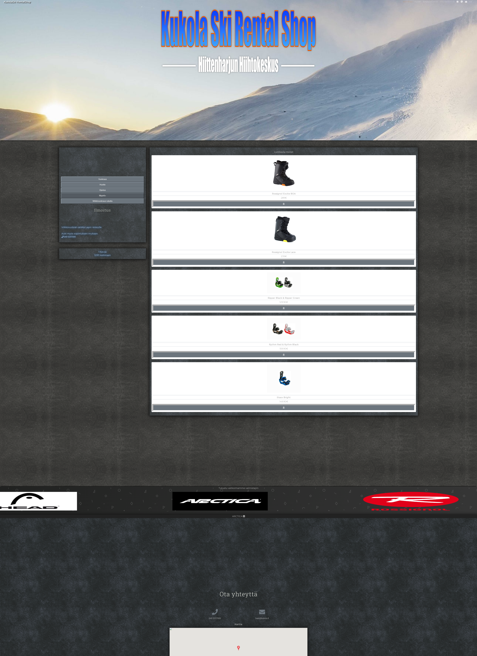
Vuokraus (102, 179)
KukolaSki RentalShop (17, 1)
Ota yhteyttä (447, 2)
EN (470, 2)
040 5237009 (70, 237)
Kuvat (418, 2)
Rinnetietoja (430, 2)
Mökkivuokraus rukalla (102, 201)
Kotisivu (408, 2)
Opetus (102, 190)
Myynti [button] (102, 196)
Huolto (102, 185)
